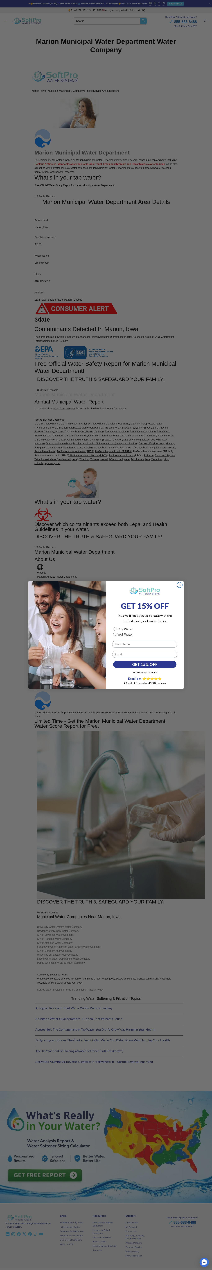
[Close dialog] (179, 585)
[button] (204, 1262)
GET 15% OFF (145, 664)
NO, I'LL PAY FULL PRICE (145, 672)
